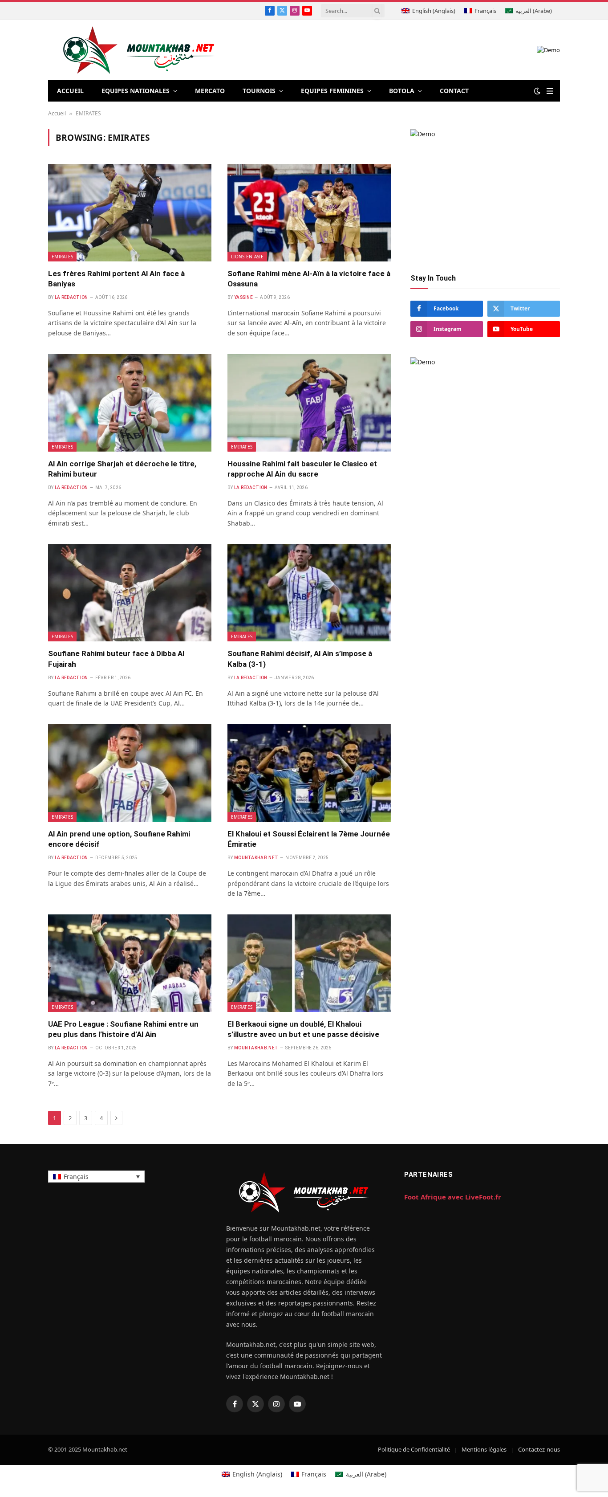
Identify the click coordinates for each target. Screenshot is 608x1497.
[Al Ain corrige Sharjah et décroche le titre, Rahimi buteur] (129, 402)
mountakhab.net (256, 857)
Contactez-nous (539, 1449)
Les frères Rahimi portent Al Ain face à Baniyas (116, 278)
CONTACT (454, 90)
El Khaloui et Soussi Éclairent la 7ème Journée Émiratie (308, 838)
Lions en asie (247, 256)
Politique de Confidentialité (414, 1449)
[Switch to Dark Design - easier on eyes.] (537, 90)
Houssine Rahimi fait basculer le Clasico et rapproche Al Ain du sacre (302, 468)
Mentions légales (484, 1449)
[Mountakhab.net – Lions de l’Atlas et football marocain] (139, 50)
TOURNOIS (259, 90)
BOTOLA (401, 90)
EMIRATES (62, 256)
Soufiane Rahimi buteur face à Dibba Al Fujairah (116, 658)
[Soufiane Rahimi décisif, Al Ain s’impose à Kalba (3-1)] (309, 592)
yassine (243, 297)
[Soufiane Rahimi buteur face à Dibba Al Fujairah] (129, 592)
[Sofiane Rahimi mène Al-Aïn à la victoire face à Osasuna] (309, 212)
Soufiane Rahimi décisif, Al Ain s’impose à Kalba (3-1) (299, 658)
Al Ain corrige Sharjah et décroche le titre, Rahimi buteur (122, 468)
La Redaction (71, 297)
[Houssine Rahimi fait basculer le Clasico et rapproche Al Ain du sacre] (309, 402)
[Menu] (550, 91)
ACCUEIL (70, 90)
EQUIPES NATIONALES (135, 90)
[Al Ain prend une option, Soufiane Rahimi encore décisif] (129, 772)
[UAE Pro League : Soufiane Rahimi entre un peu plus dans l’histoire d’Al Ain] (129, 963)
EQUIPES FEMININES (332, 90)
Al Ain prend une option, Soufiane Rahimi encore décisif (119, 838)
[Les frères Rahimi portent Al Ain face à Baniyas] (129, 212)
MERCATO (210, 90)
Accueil (57, 113)
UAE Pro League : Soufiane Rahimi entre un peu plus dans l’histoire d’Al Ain (123, 1029)
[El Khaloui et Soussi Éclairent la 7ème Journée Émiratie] (309, 772)
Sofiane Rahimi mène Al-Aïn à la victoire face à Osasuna (308, 278)
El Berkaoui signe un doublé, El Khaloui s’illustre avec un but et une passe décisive (303, 1029)
